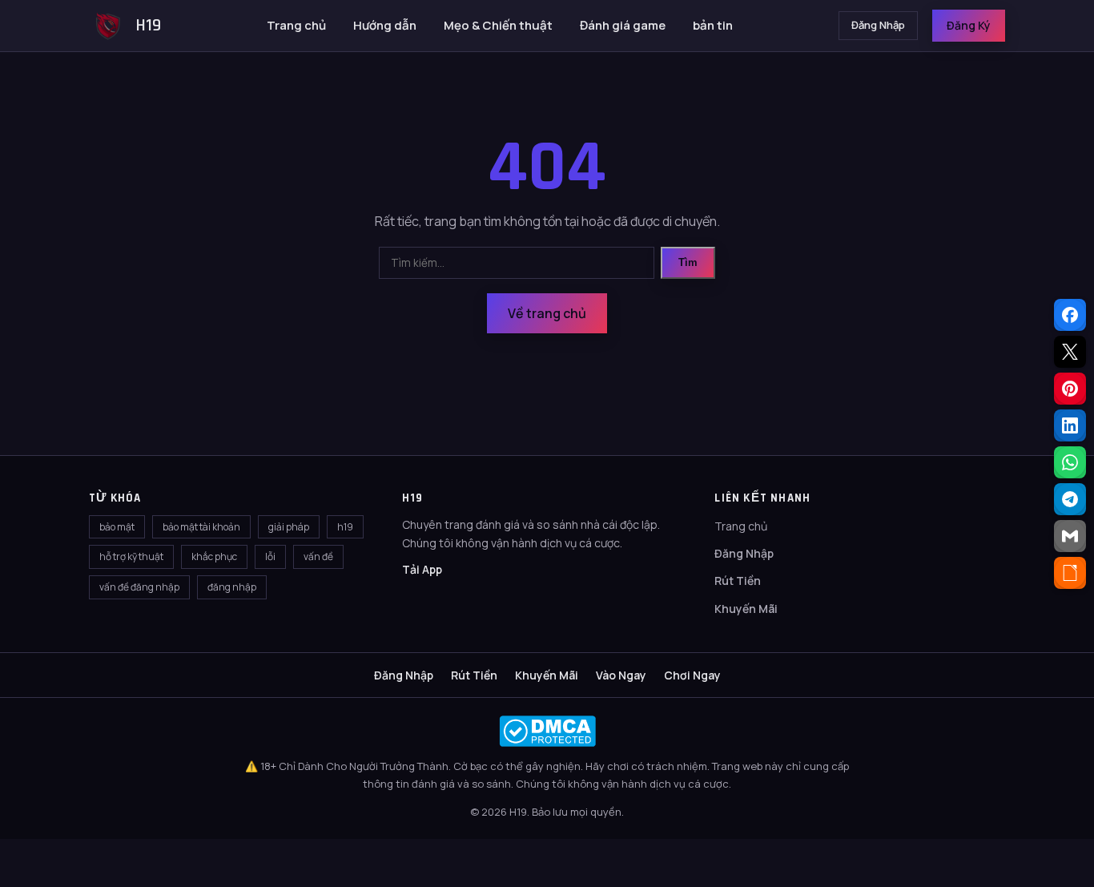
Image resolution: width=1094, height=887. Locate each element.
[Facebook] (1070, 315)
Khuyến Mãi (746, 608)
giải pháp (288, 527)
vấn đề (318, 556)
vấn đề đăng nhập (139, 587)
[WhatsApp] (1070, 462)
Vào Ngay (621, 675)
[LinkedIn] (1070, 425)
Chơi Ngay (692, 675)
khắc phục (214, 556)
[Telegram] (1070, 499)
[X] (1070, 352)
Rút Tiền (737, 580)
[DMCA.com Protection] (547, 731)
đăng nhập (231, 587)
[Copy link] (1070, 573)
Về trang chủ (547, 313)
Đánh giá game (623, 25)
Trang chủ (296, 25)
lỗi (270, 556)
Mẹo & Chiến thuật (498, 25)
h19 (345, 527)
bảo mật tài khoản (201, 527)
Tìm (688, 262)
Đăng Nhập (878, 25)
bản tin (713, 25)
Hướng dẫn (384, 25)
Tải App (422, 569)
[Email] (1070, 536)
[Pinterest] (1070, 389)
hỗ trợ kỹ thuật (131, 556)
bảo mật (117, 527)
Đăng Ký (969, 25)
